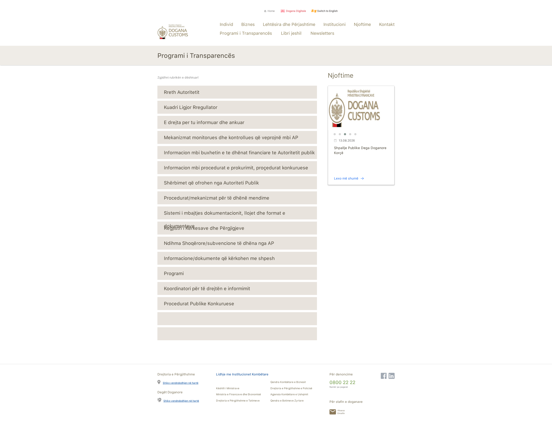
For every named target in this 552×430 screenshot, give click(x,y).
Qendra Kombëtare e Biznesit (288, 382)
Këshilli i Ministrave (227, 388)
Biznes (248, 24)
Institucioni (334, 24)
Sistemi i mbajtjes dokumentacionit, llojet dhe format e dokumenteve (224, 214)
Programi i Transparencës (246, 33)
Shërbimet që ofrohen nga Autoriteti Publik (211, 183)
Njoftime (362, 24)
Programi (174, 273)
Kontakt (387, 24)
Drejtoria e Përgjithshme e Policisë (291, 388)
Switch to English (327, 11)
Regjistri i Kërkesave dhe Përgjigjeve (204, 228)
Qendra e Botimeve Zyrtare (287, 400)
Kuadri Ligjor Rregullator (190, 107)
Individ (226, 24)
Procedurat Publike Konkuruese (199, 303)
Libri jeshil (291, 33)
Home (271, 11)
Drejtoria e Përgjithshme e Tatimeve (238, 400)
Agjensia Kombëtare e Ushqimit (289, 394)
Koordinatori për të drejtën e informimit (207, 288)
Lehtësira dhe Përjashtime (289, 24)
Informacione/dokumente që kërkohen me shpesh (219, 258)
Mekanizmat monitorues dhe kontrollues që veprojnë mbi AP (231, 137)
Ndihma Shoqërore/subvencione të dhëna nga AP (219, 243)
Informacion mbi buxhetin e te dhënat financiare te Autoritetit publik (239, 152)
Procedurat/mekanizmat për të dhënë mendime (216, 198)
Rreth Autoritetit (181, 92)
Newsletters (322, 33)
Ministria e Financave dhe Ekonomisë (238, 394)
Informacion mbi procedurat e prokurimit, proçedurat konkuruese (236, 167)
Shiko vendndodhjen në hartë (180, 382)
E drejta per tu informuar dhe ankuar (204, 122)
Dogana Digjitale (296, 11)
